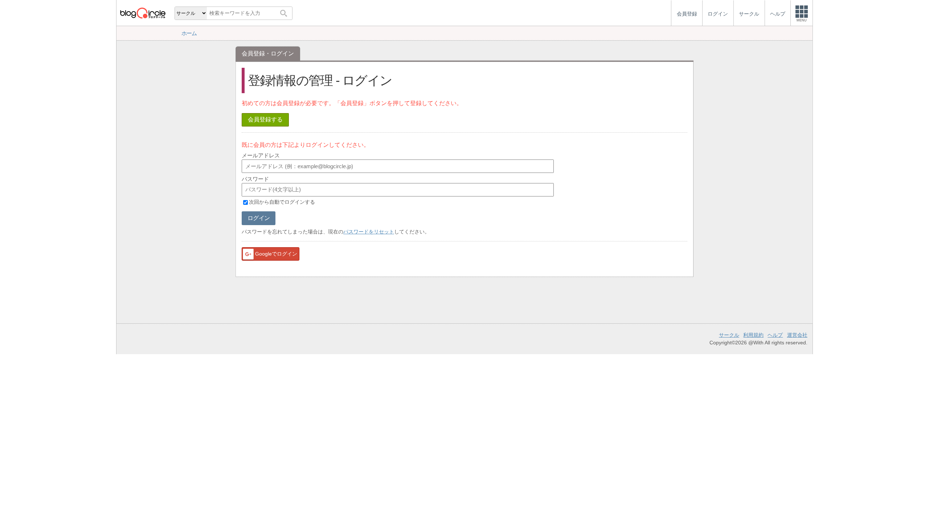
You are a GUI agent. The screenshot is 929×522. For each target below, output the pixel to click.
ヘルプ (775, 335)
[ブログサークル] (142, 13)
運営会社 (797, 335)
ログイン (258, 218)
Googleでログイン (276, 254)
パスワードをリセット (368, 232)
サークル (729, 335)
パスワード (255, 179)
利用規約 (753, 335)
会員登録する (265, 119)
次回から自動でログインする (282, 202)
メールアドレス (261, 155)
